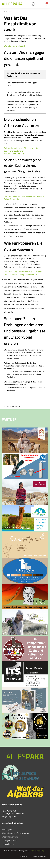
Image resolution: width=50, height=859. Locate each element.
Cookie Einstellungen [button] (38, 850)
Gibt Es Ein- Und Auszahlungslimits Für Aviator (23, 271)
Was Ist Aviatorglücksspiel (14, 45)
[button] (38, 4)
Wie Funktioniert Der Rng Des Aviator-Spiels (21, 274)
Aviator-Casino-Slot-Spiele (14, 153)
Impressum (23, 856)
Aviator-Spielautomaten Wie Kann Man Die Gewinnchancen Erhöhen (21, 149)
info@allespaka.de (9, 816)
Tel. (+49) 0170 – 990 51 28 (13, 813)
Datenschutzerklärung (39, 856)
